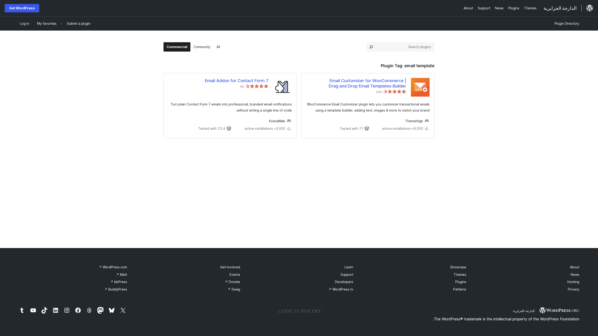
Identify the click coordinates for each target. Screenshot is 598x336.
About (574, 267)
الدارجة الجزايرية (524, 311)
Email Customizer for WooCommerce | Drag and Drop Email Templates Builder (367, 83)
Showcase (458, 267)
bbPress (118, 282)
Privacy (573, 289)
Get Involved (230, 267)
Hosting (573, 282)
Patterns (459, 289)
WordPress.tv (340, 289)
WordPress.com (113, 267)
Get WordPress (22, 8)
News (575, 274)
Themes (460, 274)
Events (235, 274)
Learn (349, 267)
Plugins (460, 282)
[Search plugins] (371, 47)
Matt (121, 274)
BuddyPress (115, 289)
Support (347, 274)
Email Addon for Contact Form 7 (236, 80)
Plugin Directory (567, 23)
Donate (232, 282)
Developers (344, 282)
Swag (234, 289)
